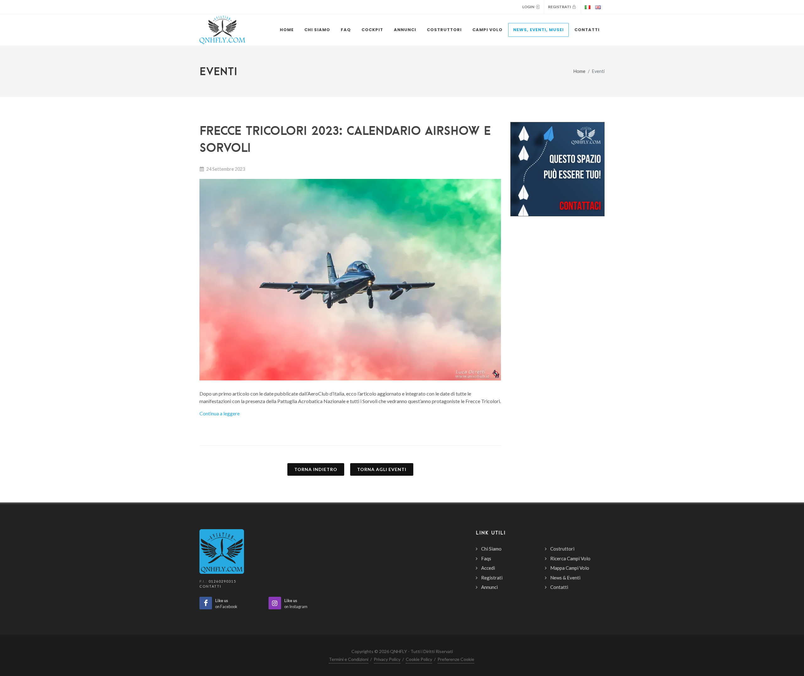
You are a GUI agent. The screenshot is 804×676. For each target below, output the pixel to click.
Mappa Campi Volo (569, 568)
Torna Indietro (315, 469)
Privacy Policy (387, 659)
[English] (599, 7)
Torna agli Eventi (381, 469)
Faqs (486, 558)
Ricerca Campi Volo (570, 558)
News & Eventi (565, 577)
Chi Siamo (491, 548)
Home (579, 71)
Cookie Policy (419, 659)
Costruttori (562, 548)
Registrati (560, 6)
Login (528, 6)
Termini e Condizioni (348, 659)
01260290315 (222, 581)
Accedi (488, 568)
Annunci (489, 587)
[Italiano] (586, 7)
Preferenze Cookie (455, 659)
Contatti (210, 586)
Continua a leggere (219, 413)
